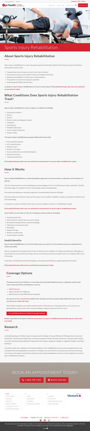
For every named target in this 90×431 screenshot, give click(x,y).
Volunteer (52, 398)
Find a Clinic (10, 396)
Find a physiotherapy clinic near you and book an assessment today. (29, 265)
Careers (51, 396)
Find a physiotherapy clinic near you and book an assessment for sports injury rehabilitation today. (40, 161)
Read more (70, 425)
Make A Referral (54, 403)
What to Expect (11, 403)
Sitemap (24, 418)
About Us (9, 401)
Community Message (12, 408)
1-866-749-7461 (23, 301)
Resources (31, 398)
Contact (64, 418)
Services (9, 398)
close (44, 428)
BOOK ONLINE (58, 380)
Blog (29, 396)
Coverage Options (12, 406)
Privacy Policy (51, 418)
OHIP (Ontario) (14, 289)
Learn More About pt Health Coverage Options (28, 313)
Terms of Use (36, 418)
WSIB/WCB (31, 401)
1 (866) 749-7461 (78, 1)
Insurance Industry (34, 403)
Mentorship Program (55, 401)
